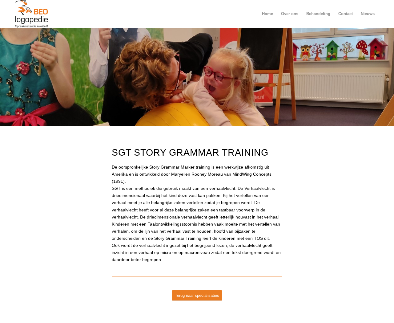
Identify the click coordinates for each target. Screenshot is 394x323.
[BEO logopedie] (31, 14)
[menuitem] (267, 14)
